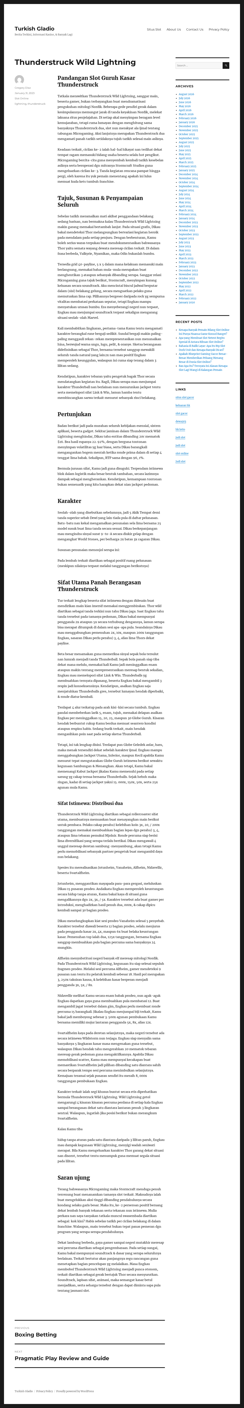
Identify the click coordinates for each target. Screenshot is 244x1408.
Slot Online (22, 98)
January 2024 (187, 218)
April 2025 (185, 158)
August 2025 (186, 142)
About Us (174, 29)
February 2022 (187, 298)
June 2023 (185, 246)
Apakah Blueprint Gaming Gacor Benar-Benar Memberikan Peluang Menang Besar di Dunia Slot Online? (203, 358)
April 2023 (185, 254)
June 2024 (185, 198)
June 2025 (185, 150)
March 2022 (186, 294)
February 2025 (187, 166)
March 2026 (186, 114)
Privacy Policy (219, 29)
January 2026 (187, 122)
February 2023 (187, 262)
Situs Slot (154, 29)
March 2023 (186, 258)
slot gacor (182, 413)
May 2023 (184, 250)
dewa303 (181, 421)
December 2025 (188, 126)
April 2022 (185, 290)
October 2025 (187, 134)
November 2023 (188, 226)
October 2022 (187, 278)
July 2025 (184, 146)
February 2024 (187, 214)
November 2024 (188, 178)
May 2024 (185, 202)
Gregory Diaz (23, 87)
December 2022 (188, 270)
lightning (20, 103)
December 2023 (188, 222)
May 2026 (185, 106)
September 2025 (189, 138)
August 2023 (186, 238)
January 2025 (187, 170)
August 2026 (186, 94)
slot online (182, 453)
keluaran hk (183, 405)
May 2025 (185, 154)
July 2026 (184, 98)
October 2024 (187, 182)
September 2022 (189, 282)
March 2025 (186, 162)
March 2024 (186, 210)
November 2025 (188, 130)
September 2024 (189, 186)
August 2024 (186, 190)
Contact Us (194, 29)
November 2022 (188, 274)
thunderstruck (37, 103)
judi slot (180, 437)
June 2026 (185, 102)
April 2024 (185, 206)
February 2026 (188, 118)
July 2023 (184, 242)
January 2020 (187, 302)
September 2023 (188, 234)
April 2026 (185, 110)
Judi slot (180, 461)
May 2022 (185, 286)
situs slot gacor (185, 397)
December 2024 (188, 174)
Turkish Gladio (34, 28)
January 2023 (187, 266)
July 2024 (184, 194)
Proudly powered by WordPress (75, 1391)
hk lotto (180, 429)
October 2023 (187, 230)
